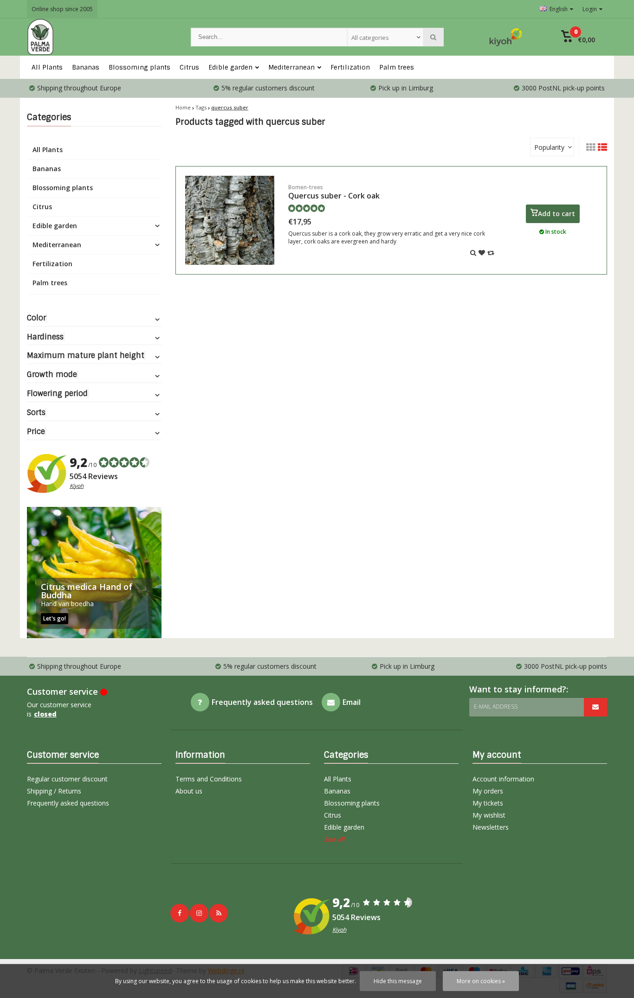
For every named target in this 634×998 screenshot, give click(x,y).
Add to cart (556, 213)
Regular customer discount (67, 778)
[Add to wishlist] (482, 252)
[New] (218, 913)
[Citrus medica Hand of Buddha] (94, 572)
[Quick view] (473, 252)
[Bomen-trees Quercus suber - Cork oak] (229, 220)
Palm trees (396, 67)
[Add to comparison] (490, 252)
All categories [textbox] (370, 37)
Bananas (85, 67)
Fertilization (350, 67)
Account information (503, 778)
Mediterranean (291, 67)
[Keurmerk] (506, 37)
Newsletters (490, 827)
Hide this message (398, 981)
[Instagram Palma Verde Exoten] (199, 913)
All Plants (47, 67)
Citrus (189, 67)
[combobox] (385, 37)
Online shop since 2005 (62, 9)
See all (334, 839)
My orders (487, 791)
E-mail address (496, 706)
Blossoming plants (139, 67)
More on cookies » (481, 981)
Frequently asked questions (68, 803)
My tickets (487, 803)
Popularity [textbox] (549, 147)
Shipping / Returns (54, 791)
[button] (578, 37)
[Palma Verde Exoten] (99, 37)
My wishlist (488, 815)
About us (188, 791)
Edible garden (230, 67)
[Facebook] (179, 913)
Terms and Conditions (208, 778)
